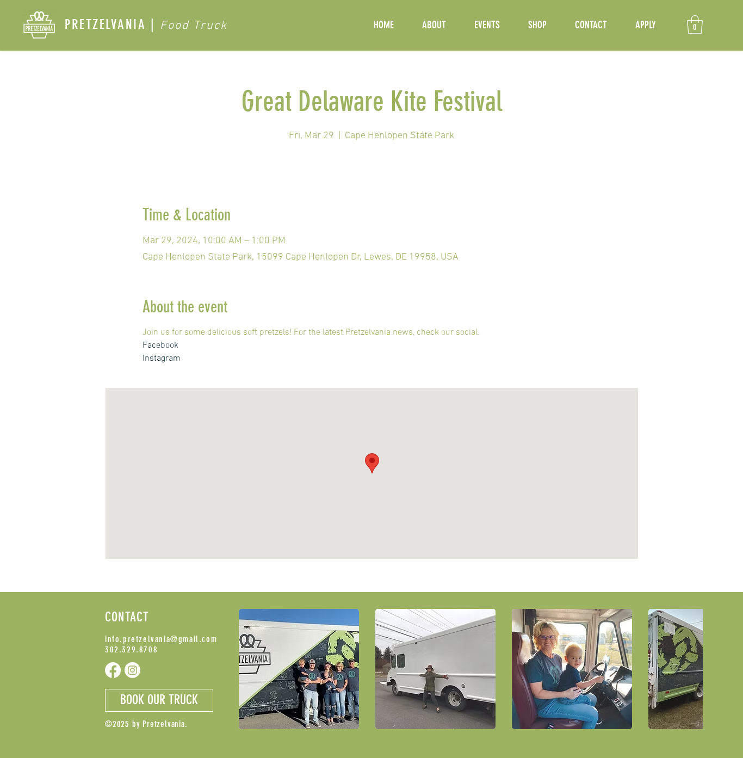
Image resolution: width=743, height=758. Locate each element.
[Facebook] (113, 670)
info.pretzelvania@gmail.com (161, 639)
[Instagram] (132, 670)
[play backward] (252, 669)
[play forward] (689, 669)
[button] (695, 24)
